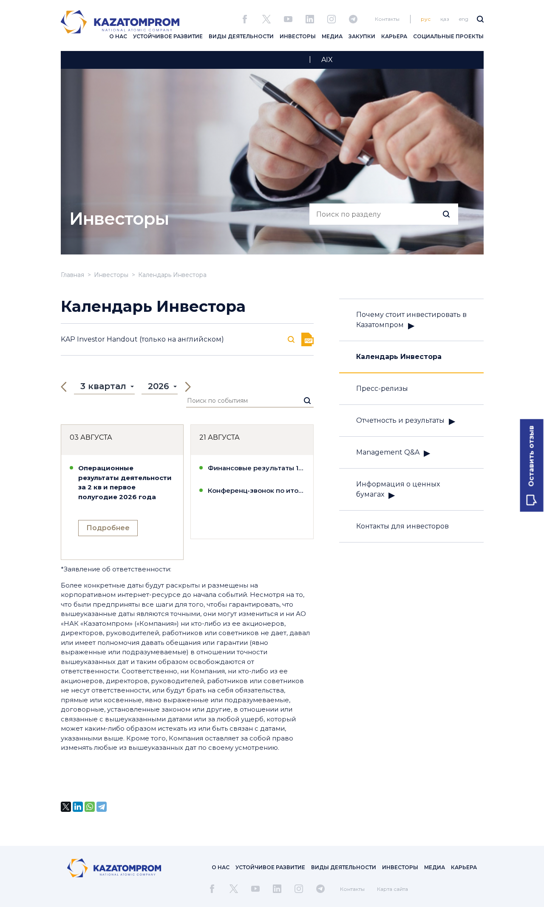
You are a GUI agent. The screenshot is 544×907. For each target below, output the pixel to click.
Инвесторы (111, 275)
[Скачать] (307, 339)
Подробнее (108, 528)
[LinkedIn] (78, 807)
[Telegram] (101, 807)
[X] (66, 807)
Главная (72, 275)
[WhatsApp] (90, 807)
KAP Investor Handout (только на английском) (142, 339)
